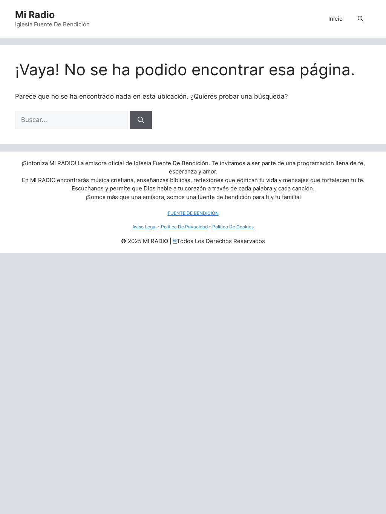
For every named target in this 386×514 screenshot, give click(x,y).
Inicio (335, 18)
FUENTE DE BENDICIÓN (193, 213)
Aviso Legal (145, 227)
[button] (360, 19)
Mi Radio (35, 14)
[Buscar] (141, 120)
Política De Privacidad (184, 227)
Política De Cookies (233, 227)
